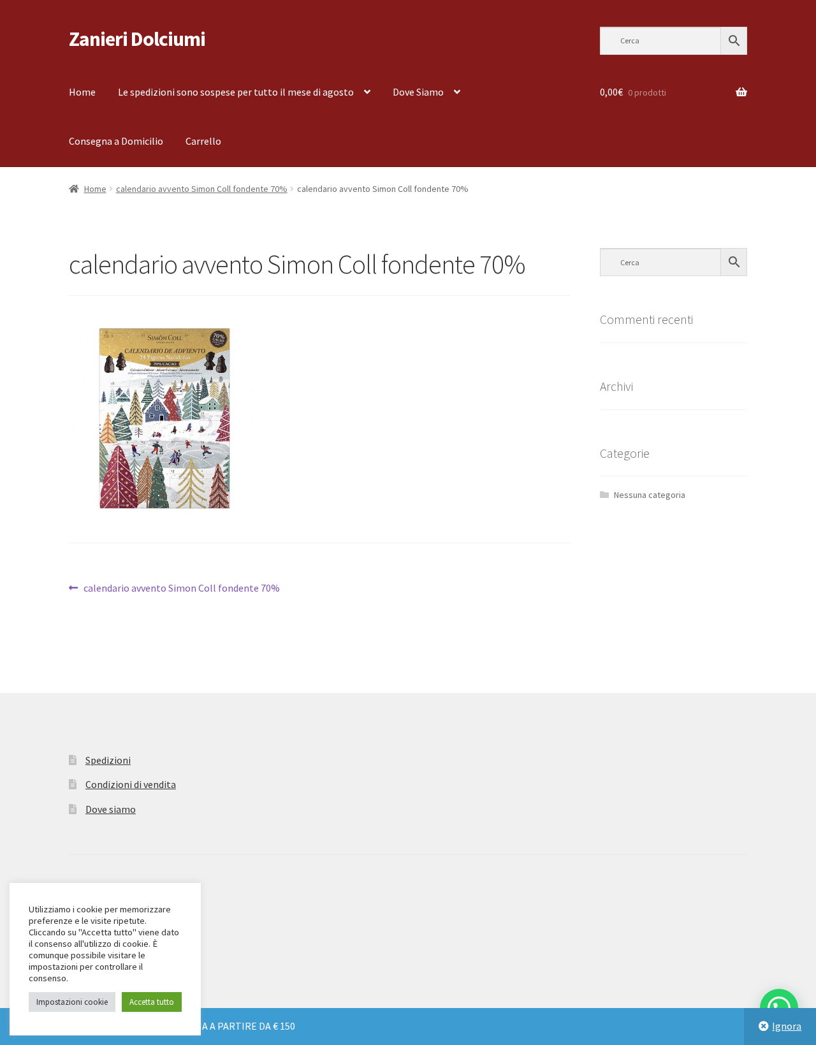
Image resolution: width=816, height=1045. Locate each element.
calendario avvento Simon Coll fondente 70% (202, 188)
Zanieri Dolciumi (137, 39)
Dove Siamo (418, 91)
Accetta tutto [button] (151, 1002)
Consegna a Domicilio (116, 141)
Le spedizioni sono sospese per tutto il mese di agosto (236, 91)
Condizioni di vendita (130, 784)
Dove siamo (110, 809)
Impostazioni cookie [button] (72, 1002)
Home (82, 91)
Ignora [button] (786, 1025)
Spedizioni (108, 760)
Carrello (203, 141)
